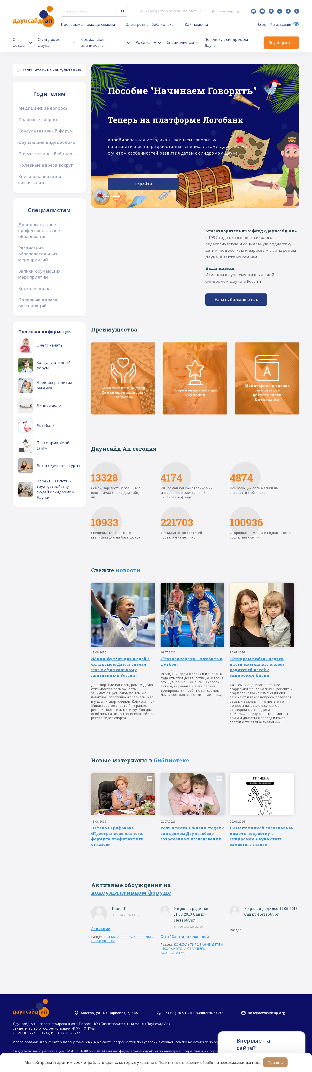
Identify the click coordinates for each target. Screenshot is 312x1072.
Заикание (100, 928)
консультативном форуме (131, 892)
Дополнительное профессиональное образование (39, 230)
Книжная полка (35, 288)
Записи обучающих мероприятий (39, 274)
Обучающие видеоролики (47, 142)
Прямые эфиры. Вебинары (47, 153)
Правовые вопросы (39, 119)
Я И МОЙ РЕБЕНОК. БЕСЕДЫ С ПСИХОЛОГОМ (122, 939)
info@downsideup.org (222, 11)
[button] (105, 196)
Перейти (143, 183)
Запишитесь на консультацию (51, 70)
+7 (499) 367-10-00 (158, 11)
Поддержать (281, 42)
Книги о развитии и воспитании (39, 179)
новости (128, 570)
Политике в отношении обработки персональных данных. (209, 1062)
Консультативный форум (45, 131)
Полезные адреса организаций (37, 302)
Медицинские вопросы (43, 108)
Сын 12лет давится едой (185, 936)
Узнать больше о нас (236, 299)
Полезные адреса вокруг (45, 165)
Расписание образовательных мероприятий (37, 253)
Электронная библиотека (150, 24)
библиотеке (171, 760)
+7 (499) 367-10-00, (179, 1013)
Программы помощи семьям (88, 24)
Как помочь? (197, 24)
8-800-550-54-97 (184, 11)
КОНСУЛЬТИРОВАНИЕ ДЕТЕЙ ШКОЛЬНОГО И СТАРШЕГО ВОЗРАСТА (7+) (192, 948)
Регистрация (280, 24)
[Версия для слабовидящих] (295, 24)
